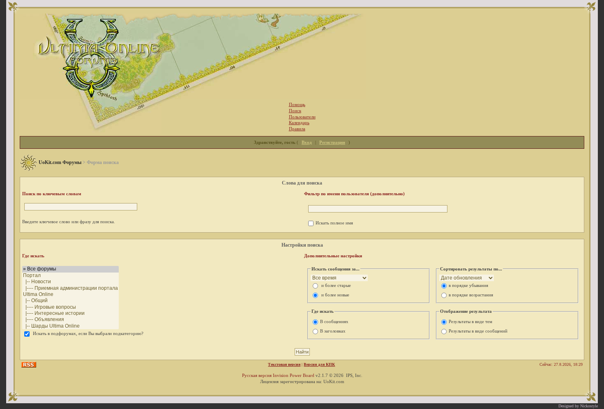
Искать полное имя (334, 222)
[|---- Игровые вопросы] (70, 307)
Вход (307, 142)
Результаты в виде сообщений (478, 330)
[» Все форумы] (70, 269)
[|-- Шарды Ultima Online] (70, 326)
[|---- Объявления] (70, 320)
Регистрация (332, 142)
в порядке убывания (468, 285)
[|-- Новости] (70, 282)
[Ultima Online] (70, 294)
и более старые (336, 285)
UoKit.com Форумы (60, 162)
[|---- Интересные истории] (70, 313)
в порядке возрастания (471, 294)
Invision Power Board (293, 375)
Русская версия (257, 375)
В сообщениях (334, 321)
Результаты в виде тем (470, 321)
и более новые (335, 294)
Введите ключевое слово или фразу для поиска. (68, 221)
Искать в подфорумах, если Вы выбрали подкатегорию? (88, 333)
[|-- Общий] (70, 301)
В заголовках (333, 330)
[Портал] (70, 276)
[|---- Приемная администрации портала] (70, 288)
